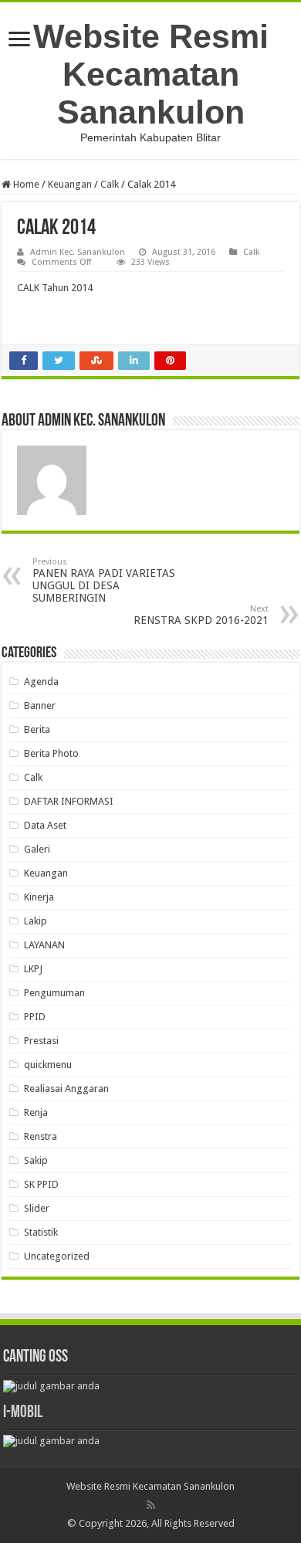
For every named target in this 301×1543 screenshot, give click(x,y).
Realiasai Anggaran (66, 1088)
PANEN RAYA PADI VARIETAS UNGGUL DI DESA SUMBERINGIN (103, 580)
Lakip (35, 921)
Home (25, 184)
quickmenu (48, 1064)
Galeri (37, 849)
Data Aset (45, 825)
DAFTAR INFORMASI (68, 801)
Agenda (41, 681)
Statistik (41, 1232)
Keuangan (70, 184)
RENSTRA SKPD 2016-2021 (201, 615)
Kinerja (39, 897)
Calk (109, 184)
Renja (36, 1112)
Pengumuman (54, 993)
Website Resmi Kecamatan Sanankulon (151, 74)
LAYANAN (44, 945)
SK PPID (41, 1184)
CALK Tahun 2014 (55, 287)
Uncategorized (57, 1256)
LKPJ (33, 969)
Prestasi (41, 1040)
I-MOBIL (22, 1413)
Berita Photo (51, 753)
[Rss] (151, 1505)
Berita (37, 729)
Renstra (40, 1136)
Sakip (36, 1160)
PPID (35, 1016)
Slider (36, 1208)
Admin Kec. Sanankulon (77, 252)
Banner (40, 705)
